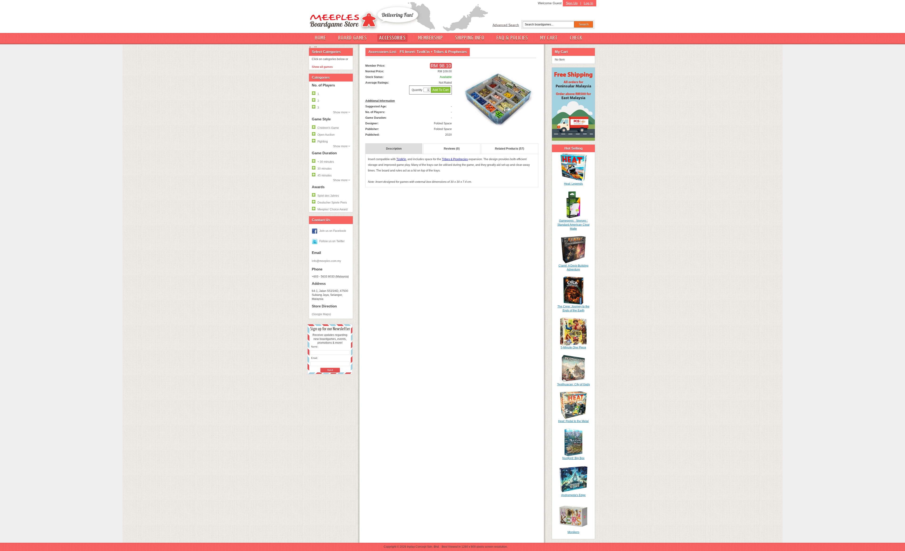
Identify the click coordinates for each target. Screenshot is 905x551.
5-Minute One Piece (573, 347)
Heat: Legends (573, 183)
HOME (320, 38)
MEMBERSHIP (430, 38)
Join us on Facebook (332, 230)
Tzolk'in (401, 159)
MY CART (549, 38)
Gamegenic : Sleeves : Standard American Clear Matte (573, 224)
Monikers (573, 532)
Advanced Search (506, 25)
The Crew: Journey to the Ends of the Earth (573, 308)
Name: (314, 346)
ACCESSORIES (392, 38)
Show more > (341, 112)
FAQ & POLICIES (512, 38)
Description (394, 148)
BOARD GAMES (352, 38)
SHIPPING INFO (469, 38)
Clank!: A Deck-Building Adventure (573, 267)
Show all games (322, 67)
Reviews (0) (452, 148)
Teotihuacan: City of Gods (573, 384)
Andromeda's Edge (573, 495)
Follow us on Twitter (332, 241)
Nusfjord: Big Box (573, 458)
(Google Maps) (321, 314)
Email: (314, 358)
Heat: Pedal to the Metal (573, 421)
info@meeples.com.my (326, 261)
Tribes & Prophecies (455, 159)
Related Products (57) (509, 148)
